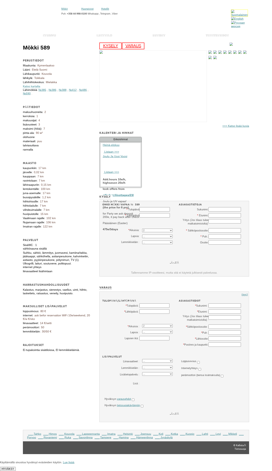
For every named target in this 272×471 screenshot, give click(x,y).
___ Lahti (202, 433)
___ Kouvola (66, 433)
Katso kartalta (31, 86)
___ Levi (215, 433)
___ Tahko (34, 433)
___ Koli (158, 433)
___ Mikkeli (230, 433)
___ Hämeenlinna (142, 437)
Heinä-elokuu (111, 145)
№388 (63, 89)
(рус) (245, 294)
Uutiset (159, 36)
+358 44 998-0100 (77, 13)
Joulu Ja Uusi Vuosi (115, 156)
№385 (42, 89)
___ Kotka (171, 433)
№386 (52, 89)
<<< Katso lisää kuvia (235, 125)
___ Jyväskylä (164, 437)
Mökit (64, 8)
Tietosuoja (240, 449)
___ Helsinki (125, 433)
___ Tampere (103, 437)
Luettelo (104, 36)
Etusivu (49, 36)
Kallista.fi (241, 445)
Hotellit (105, 8)
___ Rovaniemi (47, 437)
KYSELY (110, 46)
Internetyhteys (189, 368)
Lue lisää (68, 462)
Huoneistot (87, 8)
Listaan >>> (111, 151)
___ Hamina (121, 437)
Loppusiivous (188, 361)
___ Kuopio (187, 433)
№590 (27, 93)
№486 (83, 89)
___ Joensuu (143, 433)
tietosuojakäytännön (128, 405)
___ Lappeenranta (88, 433)
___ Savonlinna (83, 437)
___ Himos (50, 433)
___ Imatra (108, 433)
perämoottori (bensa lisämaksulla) (200, 375)
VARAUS (133, 46)
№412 (73, 89)
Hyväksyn (118, 398)
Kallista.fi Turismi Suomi (40, 11)
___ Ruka (65, 437)
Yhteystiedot (217, 36)
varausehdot (124, 398)
